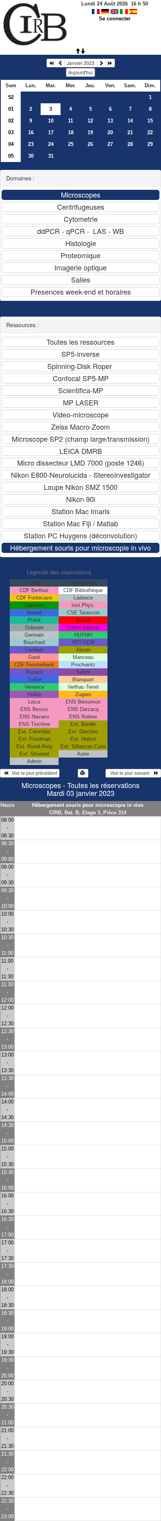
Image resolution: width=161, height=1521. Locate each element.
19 (90, 132)
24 (51, 144)
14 (130, 121)
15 (150, 121)
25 (70, 144)
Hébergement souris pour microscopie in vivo (87, 805)
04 (11, 144)
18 (70, 132)
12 (90, 121)
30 (31, 156)
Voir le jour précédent (32, 773)
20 (110, 132)
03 (11, 132)
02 (11, 121)
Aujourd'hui (80, 72)
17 (51, 132)
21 (130, 132)
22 (150, 132)
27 (110, 144)
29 (150, 144)
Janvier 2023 (81, 62)
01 (11, 109)
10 (51, 121)
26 (90, 144)
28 (130, 144)
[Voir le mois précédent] (60, 63)
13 (110, 121)
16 (31, 132)
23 (31, 144)
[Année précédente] (51, 63)
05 (11, 156)
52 (11, 97)
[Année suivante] (110, 63)
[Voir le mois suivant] (101, 63)
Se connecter (115, 19)
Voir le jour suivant (131, 773)
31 (51, 156)
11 (70, 121)
